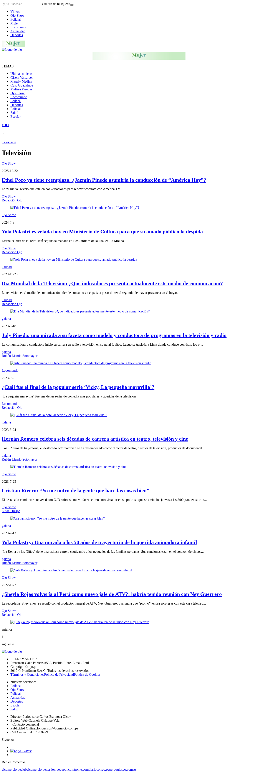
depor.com (67, 769)
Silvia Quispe (11, 511)
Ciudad (7, 267)
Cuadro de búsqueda (56, 4)
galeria (6, 318)
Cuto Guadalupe (21, 85)
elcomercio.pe (11, 769)
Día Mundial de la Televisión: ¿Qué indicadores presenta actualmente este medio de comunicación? (112, 283)
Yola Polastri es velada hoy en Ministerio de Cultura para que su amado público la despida (102, 231)
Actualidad (17, 31)
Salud (14, 112)
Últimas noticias (21, 73)
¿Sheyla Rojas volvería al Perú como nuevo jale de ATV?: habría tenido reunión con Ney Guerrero (112, 594)
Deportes (16, 35)
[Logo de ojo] (12, 49)
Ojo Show (17, 15)
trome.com (81, 769)
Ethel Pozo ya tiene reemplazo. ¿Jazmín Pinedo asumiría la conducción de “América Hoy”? (104, 180)
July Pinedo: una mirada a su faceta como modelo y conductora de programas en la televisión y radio (114, 335)
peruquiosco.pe (119, 769)
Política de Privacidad (59, 674)
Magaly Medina (21, 81)
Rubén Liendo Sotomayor (19, 356)
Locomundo (18, 27)
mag (133, 769)
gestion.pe (53, 769)
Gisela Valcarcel (21, 77)
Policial (15, 19)
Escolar (15, 116)
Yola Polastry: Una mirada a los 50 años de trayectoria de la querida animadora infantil (99, 542)
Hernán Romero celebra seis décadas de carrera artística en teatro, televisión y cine (95, 439)
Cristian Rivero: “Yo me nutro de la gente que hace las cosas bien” (75, 490)
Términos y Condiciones (27, 674)
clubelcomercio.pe (33, 769)
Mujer (14, 23)
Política (15, 101)
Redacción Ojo (12, 200)
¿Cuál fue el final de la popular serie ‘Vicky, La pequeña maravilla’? (78, 387)
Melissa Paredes (21, 89)
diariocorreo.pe (99, 769)
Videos (15, 11)
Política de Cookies (87, 674)
